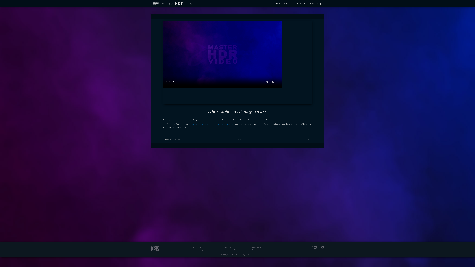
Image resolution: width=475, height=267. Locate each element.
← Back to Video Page (172, 139)
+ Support (306, 139)
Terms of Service (198, 247)
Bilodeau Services (258, 250)
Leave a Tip (316, 3)
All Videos (300, 3)
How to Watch (283, 3)
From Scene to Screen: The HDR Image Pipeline (211, 124)
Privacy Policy (198, 250)
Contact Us (227, 247)
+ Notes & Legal (237, 139)
